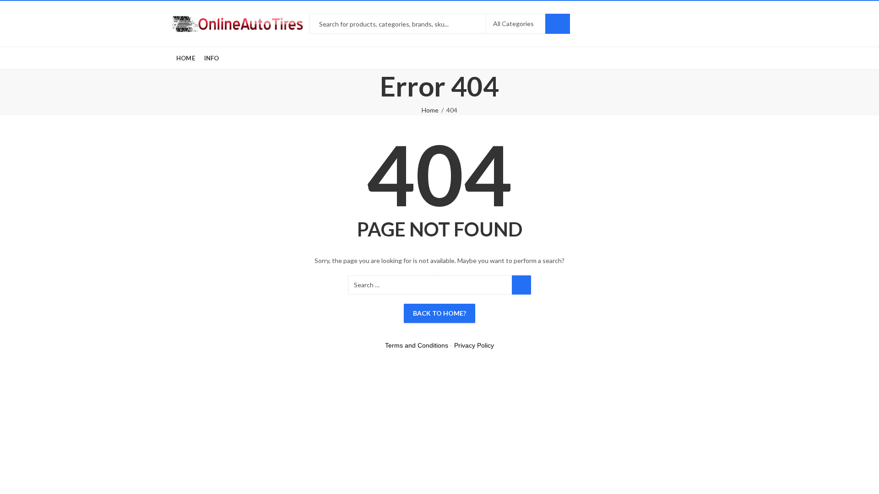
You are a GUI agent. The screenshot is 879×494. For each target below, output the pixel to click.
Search (557, 24)
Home (430, 110)
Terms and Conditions (416, 345)
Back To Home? (439, 313)
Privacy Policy (474, 345)
